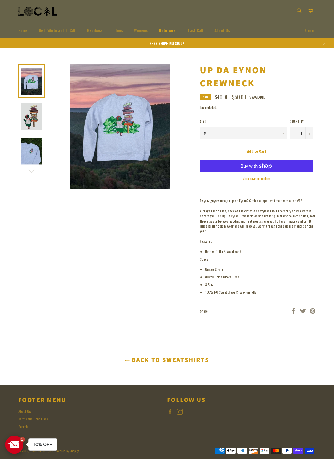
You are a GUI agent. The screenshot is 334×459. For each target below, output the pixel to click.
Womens (141, 30)
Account (310, 30)
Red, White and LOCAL (57, 30)
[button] (14, 445)
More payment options (256, 178)
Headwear (95, 30)
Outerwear (168, 30)
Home (23, 30)
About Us (222, 30)
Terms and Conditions (33, 418)
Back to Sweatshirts (170, 360)
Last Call (195, 30)
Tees (119, 30)
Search (23, 426)
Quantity (297, 121)
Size (203, 121)
